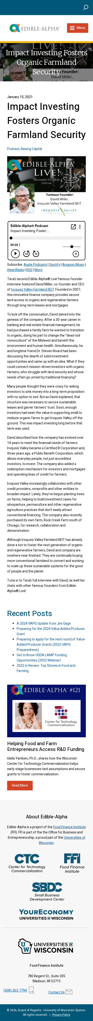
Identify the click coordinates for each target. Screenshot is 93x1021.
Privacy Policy (61, 1015)
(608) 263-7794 (15, 990)
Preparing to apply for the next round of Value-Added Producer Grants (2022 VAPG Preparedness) (51, 644)
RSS (29, 269)
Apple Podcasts (35, 264)
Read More (20, 785)
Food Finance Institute (69, 827)
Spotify (54, 264)
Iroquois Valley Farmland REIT (32, 289)
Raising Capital (31, 148)
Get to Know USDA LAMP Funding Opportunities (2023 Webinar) (42, 658)
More (38, 269)
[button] (85, 7)
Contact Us (56, 992)
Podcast (13, 148)
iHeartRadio (15, 269)
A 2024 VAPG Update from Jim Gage (44, 623)
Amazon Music (73, 264)
